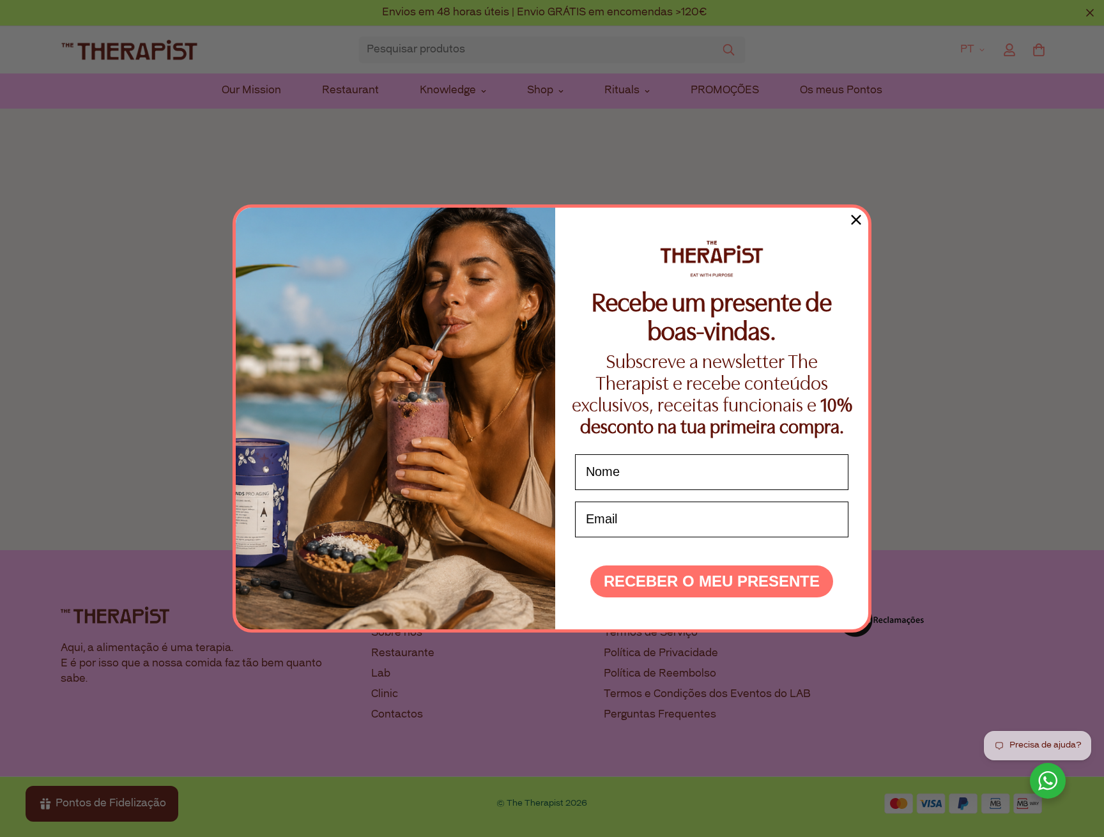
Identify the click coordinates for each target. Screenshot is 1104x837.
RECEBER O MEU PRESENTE (712, 581)
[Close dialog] (856, 220)
